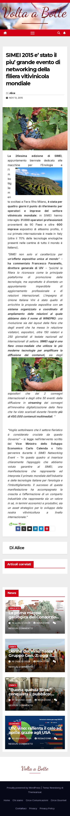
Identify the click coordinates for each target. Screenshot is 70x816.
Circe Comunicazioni (37, 800)
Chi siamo (18, 800)
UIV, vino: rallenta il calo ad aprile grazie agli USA (34, 730)
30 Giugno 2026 (22, 700)
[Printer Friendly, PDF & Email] (17, 523)
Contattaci (21, 808)
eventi (13, 647)
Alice (12, 93)
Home (7, 800)
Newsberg (55, 787)
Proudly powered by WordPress (24, 787)
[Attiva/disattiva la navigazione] (32, 33)
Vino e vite (15, 608)
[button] (58, 33)
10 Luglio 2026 (21, 623)
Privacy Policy (47, 808)
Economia (15, 724)
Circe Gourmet (58, 800)
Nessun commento (20, 628)
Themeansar (34, 792)
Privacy (33, 808)
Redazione (43, 623)
